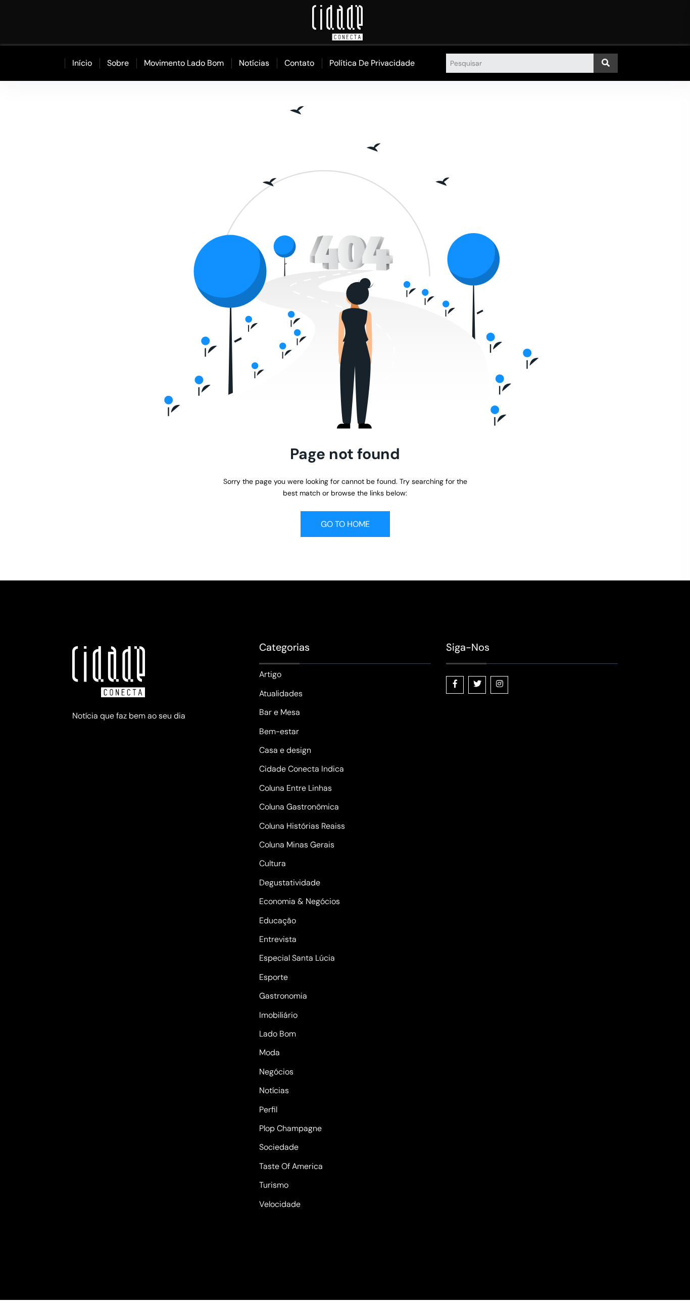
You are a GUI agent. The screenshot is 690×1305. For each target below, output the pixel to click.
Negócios (276, 1071)
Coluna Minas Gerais (296, 844)
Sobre (118, 63)
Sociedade (279, 1147)
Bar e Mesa (279, 712)
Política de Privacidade (372, 63)
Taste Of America (291, 1166)
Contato (299, 63)
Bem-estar (279, 731)
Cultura (272, 863)
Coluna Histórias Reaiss (302, 826)
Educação (277, 920)
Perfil (268, 1109)
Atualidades (281, 693)
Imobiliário (278, 1015)
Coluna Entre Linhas (295, 788)
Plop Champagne (290, 1128)
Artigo (270, 674)
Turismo (273, 1185)
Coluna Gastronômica (299, 806)
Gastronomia (283, 996)
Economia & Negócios (299, 901)
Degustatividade (289, 882)
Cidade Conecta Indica (301, 768)
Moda (269, 1052)
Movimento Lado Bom (184, 63)
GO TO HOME (345, 524)
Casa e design (285, 750)
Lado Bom (277, 1033)
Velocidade (280, 1204)
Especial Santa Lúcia (297, 958)
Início (82, 63)
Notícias (254, 63)
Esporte (273, 977)
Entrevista (278, 939)
